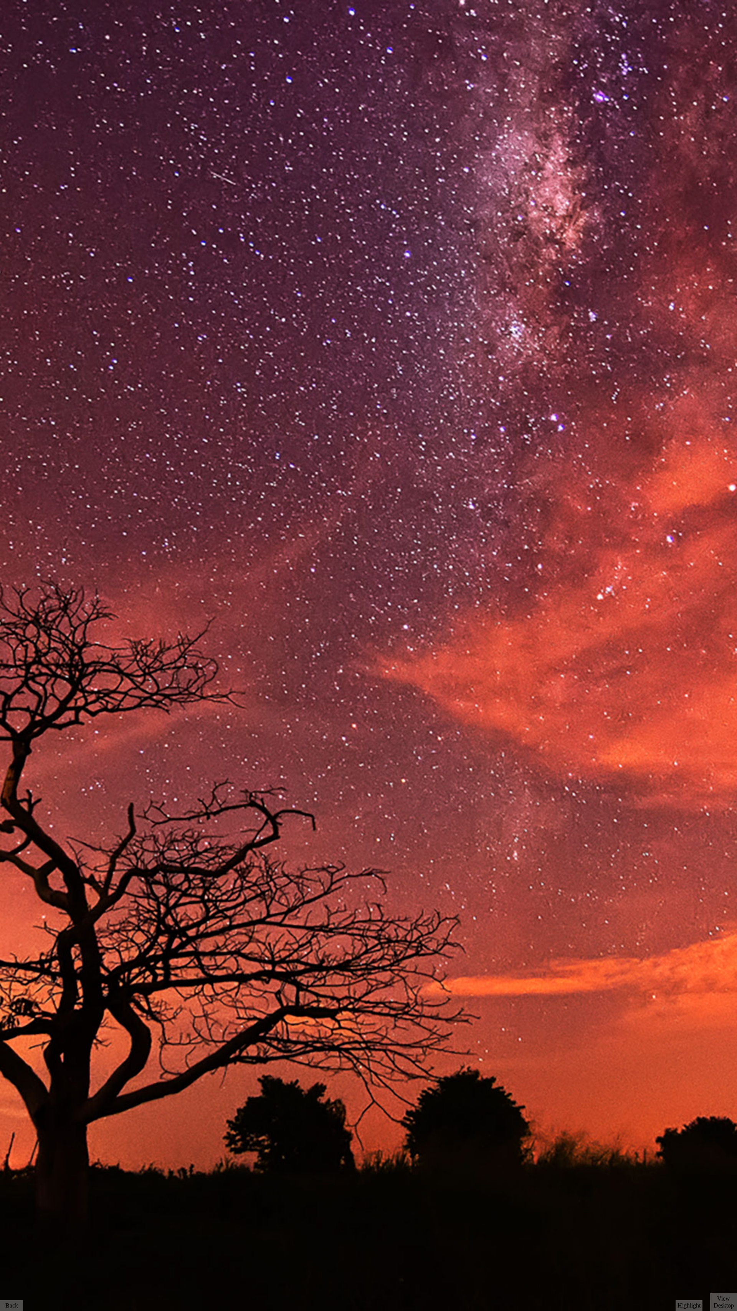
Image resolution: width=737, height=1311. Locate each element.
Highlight (689, 1305)
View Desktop (724, 1302)
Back (11, 1305)
